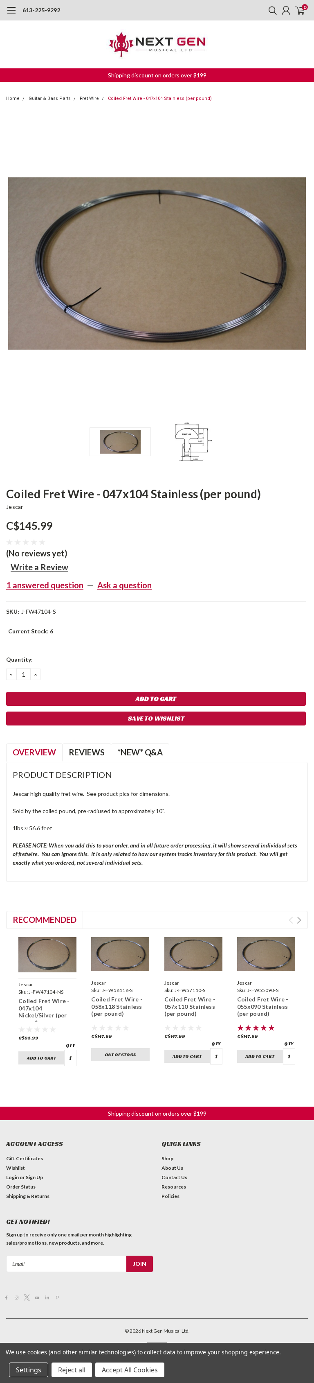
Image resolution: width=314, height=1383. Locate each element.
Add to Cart (41, 1058)
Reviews (87, 752)
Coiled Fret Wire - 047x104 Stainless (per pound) (160, 98)
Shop (167, 1158)
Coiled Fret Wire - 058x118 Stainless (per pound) (117, 1006)
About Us (172, 1168)
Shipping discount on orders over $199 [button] (157, 75)
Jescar (14, 506)
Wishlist (15, 1168)
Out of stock (120, 1055)
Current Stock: (30, 631)
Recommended (44, 919)
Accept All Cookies (130, 1369)
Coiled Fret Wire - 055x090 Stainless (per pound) (263, 1006)
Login (12, 1177)
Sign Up (34, 1177)
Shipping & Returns (27, 1196)
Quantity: (19, 659)
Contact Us (174, 1177)
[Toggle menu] (11, 14)
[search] (270, 10)
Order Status (21, 1187)
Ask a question (124, 585)
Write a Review (39, 567)
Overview (34, 752)
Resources (173, 1187)
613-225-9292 (41, 10)
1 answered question (44, 585)
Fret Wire (89, 98)
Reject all (71, 1369)
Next (300, 264)
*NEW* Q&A (140, 752)
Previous (14, 264)
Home (13, 98)
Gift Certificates (24, 1158)
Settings (28, 1369)
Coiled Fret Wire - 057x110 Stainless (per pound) (190, 1006)
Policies (170, 1196)
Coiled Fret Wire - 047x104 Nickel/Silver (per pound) (44, 1011)
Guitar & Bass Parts (50, 98)
